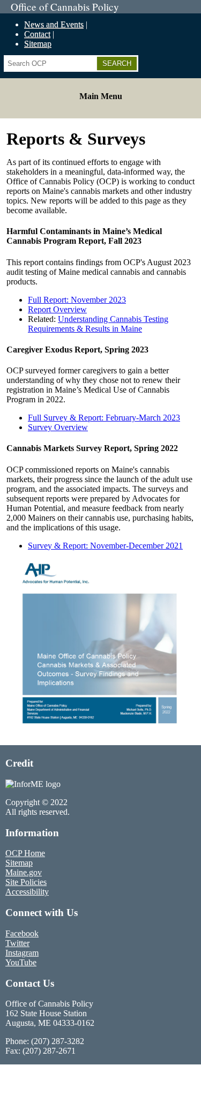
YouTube (20, 962)
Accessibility (27, 891)
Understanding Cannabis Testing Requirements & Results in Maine (98, 323)
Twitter (17, 943)
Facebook (22, 933)
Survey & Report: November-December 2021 (105, 545)
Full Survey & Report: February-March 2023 (104, 417)
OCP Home (25, 853)
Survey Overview (58, 427)
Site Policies (26, 882)
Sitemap (37, 43)
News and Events (54, 24)
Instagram (22, 952)
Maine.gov (23, 872)
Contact (37, 34)
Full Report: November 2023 (77, 299)
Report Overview (57, 309)
